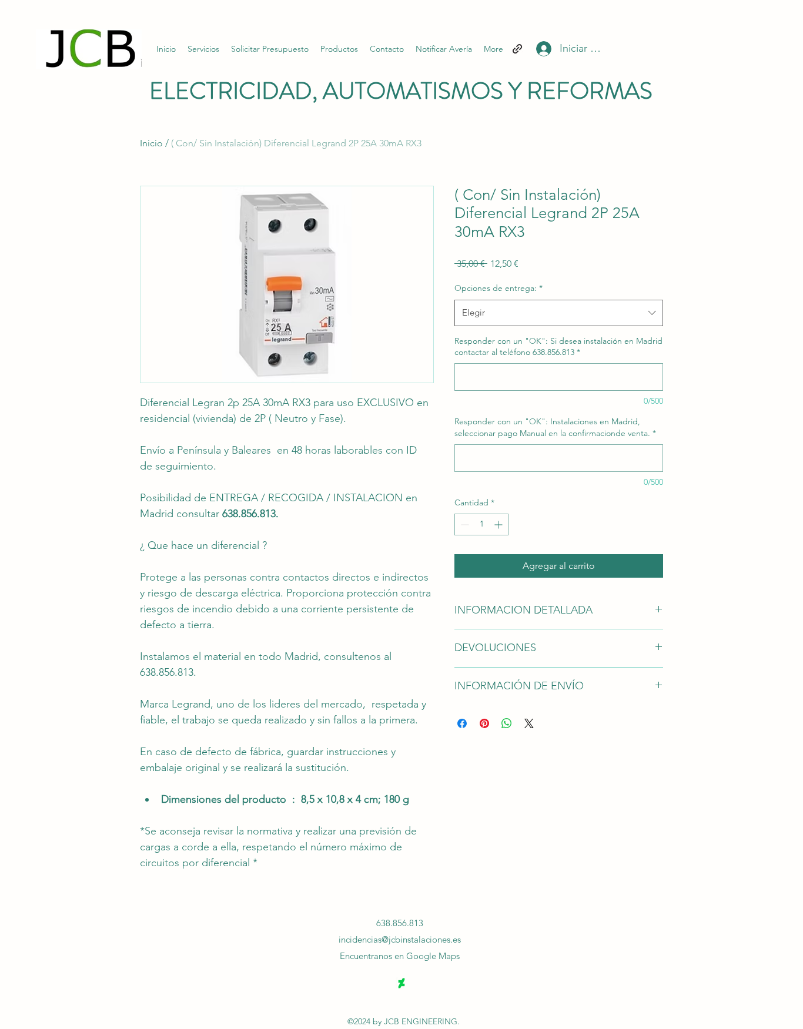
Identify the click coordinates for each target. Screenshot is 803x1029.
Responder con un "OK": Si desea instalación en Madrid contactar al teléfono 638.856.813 (558, 347)
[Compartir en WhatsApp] (507, 723)
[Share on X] (529, 723)
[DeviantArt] (401, 983)
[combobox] (558, 313)
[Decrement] (463, 524)
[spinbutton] (481, 524)
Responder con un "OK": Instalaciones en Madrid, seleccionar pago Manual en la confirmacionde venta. (555, 427)
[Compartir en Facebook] (462, 723)
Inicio (151, 143)
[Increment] (499, 524)
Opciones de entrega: (498, 288)
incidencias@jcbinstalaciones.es (400, 939)
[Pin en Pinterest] (484, 723)
